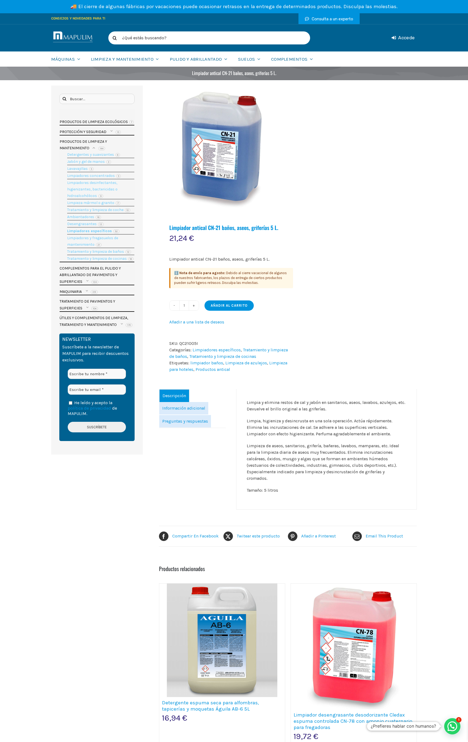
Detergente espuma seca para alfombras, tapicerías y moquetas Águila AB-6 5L (210, 706)
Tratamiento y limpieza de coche (95, 210)
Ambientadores (80, 217)
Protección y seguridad (83, 131)
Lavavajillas (77, 168)
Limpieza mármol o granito (90, 202)
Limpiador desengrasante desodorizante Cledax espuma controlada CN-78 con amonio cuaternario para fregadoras (353, 721)
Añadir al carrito (229, 305)
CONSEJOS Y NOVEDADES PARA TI (78, 18)
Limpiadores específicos (217, 349)
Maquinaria (71, 291)
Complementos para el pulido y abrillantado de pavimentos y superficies (90, 275)
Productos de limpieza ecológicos (94, 121)
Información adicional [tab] (183, 408)
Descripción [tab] (174, 395)
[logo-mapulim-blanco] (73, 33)
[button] (452, 726)
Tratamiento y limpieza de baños (95, 251)
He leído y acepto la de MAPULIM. (92, 408)
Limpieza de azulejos (246, 362)
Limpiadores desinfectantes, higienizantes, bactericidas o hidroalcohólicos (92, 189)
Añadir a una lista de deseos (196, 322)
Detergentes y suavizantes (90, 154)
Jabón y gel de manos (86, 161)
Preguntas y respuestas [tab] (185, 421)
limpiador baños (206, 362)
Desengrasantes (82, 224)
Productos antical (213, 369)
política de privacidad (89, 408)
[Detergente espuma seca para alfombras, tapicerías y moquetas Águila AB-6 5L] (222, 640)
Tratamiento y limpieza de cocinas (222, 356)
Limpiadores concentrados (91, 175)
